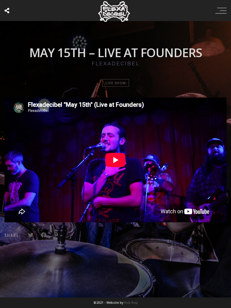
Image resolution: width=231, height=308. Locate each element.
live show (116, 83)
